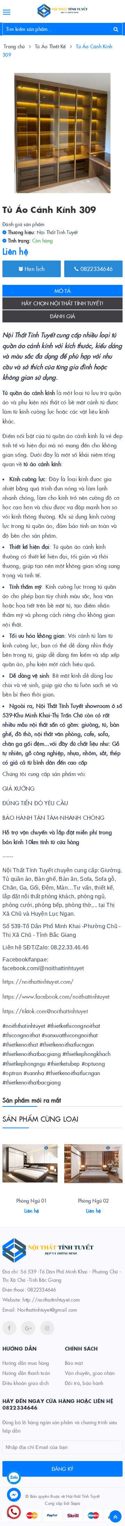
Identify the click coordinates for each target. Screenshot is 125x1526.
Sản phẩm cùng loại (40, 1118)
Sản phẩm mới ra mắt (31, 1100)
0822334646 (95, 268)
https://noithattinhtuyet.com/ (38, 981)
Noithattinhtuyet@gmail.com (47, 1309)
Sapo (75, 1503)
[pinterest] (47, 1328)
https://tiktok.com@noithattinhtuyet (45, 1011)
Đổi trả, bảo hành (84, 1382)
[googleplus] (28, 1328)
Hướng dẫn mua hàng (25, 1362)
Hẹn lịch (33, 268)
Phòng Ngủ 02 (93, 1200)
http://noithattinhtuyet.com (51, 1299)
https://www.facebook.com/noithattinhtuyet (55, 996)
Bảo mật (74, 1362)
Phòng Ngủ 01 (31, 1200)
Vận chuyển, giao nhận (90, 1372)
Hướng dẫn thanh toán (26, 1372)
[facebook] (9, 1328)
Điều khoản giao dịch (25, 1382)
